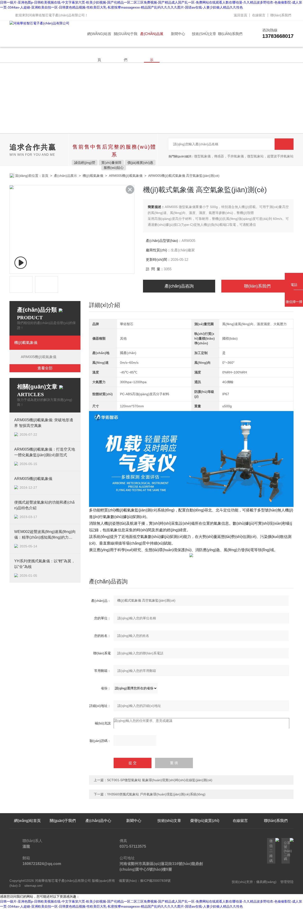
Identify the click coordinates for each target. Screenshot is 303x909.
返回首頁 (240, 15)
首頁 (45, 175)
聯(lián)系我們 (280, 15)
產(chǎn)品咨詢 (179, 286)
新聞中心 (178, 34)
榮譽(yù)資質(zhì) (204, 821)
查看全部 (45, 368)
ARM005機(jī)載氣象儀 (126, 175)
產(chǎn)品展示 (151, 39)
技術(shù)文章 (204, 34)
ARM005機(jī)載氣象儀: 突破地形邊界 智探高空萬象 (43, 423)
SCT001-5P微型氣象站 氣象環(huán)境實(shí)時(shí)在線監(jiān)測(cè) (159, 780)
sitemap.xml (33, 885)
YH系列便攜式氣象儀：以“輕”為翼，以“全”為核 (44, 564)
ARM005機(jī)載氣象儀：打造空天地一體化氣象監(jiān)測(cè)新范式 (44, 452)
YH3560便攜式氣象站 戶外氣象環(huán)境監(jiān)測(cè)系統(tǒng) (156, 794)
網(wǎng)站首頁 (99, 39)
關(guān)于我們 (125, 39)
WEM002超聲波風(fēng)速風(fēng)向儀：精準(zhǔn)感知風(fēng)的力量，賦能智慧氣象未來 (45, 535)
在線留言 (258, 15)
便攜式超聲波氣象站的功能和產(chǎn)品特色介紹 (44, 505)
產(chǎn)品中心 (98, 821)
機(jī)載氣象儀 (93, 175)
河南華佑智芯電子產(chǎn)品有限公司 (57, 15)
